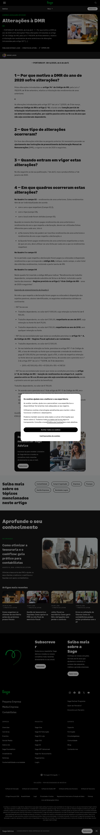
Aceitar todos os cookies (50, 430)
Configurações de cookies (50, 436)
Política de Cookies (55, 422)
